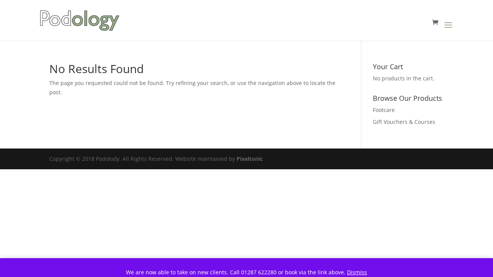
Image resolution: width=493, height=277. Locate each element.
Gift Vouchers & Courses (404, 121)
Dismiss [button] (357, 272)
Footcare (384, 109)
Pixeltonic (249, 158)
